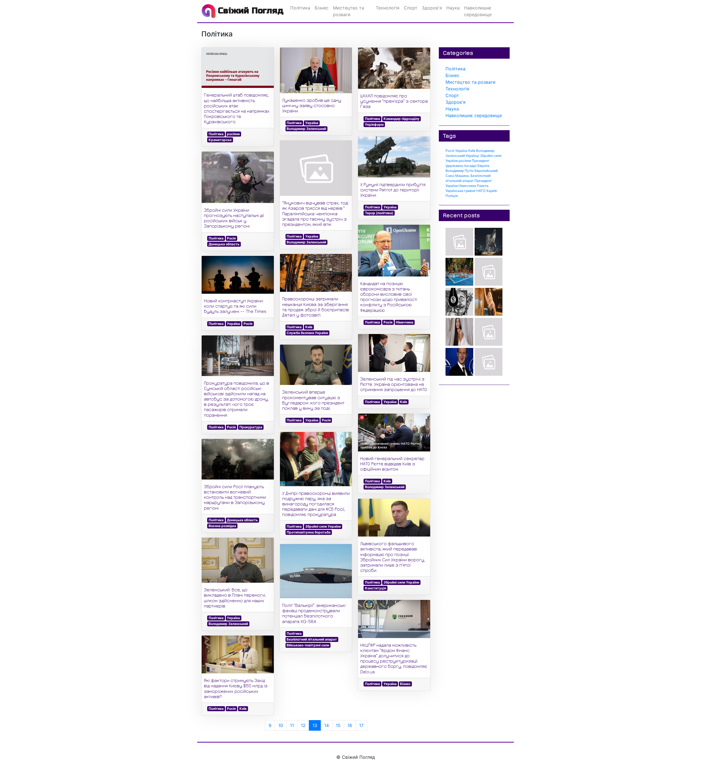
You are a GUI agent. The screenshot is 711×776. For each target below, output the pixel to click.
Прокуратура (250, 427)
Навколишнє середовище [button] (478, 11)
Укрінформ (374, 124)
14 (326, 725)
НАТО (480, 191)
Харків (491, 191)
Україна (233, 324)
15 (338, 725)
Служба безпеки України (307, 333)
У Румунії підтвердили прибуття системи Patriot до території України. (392, 189)
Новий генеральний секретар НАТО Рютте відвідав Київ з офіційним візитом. (392, 463)
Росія (231, 238)
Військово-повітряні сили (308, 645)
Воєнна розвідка (222, 526)
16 (349, 725)
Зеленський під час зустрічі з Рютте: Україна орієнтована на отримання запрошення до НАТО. (394, 384)
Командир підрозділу (401, 119)
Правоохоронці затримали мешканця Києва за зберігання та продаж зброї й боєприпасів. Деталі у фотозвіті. (316, 306)
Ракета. (483, 186)
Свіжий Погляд (250, 11)
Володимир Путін (459, 171)
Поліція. (452, 196)
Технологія (457, 89)
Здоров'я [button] (432, 8)
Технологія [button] (387, 8)
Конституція (375, 588)
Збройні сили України (323, 526)
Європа (483, 166)
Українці (472, 156)
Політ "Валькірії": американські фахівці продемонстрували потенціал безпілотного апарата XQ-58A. (314, 613)
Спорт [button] (410, 8)
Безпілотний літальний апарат (312, 639)
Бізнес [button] (322, 8)
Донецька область (224, 244)
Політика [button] (300, 8)
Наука (452, 109)
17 (361, 725)
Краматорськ (220, 140)
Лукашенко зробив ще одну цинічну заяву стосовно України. (311, 105)
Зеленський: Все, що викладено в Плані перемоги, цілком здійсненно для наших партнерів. (235, 597)
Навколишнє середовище (473, 115)
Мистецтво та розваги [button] (348, 11)
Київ (243, 708)
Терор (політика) (379, 213)
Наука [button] (453, 8)
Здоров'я (455, 102)
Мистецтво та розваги (470, 82)
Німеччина (404, 322)
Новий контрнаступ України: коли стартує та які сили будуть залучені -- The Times (235, 306)
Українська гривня (460, 191)
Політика (216, 134)
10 (280, 725)
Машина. (462, 176)
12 (303, 725)
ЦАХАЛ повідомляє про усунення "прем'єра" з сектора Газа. (394, 101)
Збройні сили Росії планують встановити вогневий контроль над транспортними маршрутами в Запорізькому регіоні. (235, 497)
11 (292, 725)
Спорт (452, 95)
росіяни (233, 134)
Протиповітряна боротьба (309, 532)
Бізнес (405, 684)
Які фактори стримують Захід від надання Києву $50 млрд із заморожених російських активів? (235, 688)
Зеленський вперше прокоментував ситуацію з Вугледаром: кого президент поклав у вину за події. (313, 400)
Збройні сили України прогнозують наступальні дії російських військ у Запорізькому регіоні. (234, 218)
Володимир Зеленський (228, 624)
